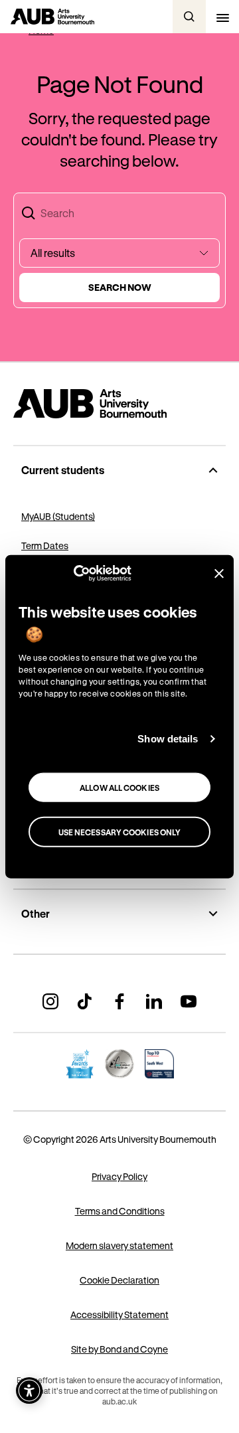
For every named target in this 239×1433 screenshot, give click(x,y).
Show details (167, 738)
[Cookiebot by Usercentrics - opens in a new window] (73, 573)
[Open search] (189, 16)
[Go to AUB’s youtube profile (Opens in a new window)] (188, 1001)
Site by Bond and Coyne (119, 1349)
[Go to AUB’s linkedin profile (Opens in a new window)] (154, 1001)
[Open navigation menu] (222, 16)
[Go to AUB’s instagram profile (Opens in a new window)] (50, 1001)
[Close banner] (219, 573)
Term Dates (44, 545)
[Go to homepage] (119, 403)
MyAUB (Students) (58, 516)
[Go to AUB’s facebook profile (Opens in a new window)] (119, 1001)
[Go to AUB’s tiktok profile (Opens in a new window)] (85, 1001)
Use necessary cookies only (119, 831)
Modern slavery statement (119, 1245)
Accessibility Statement (119, 1314)
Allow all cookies (119, 787)
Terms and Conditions (120, 1211)
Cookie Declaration (119, 1280)
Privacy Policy (119, 1176)
